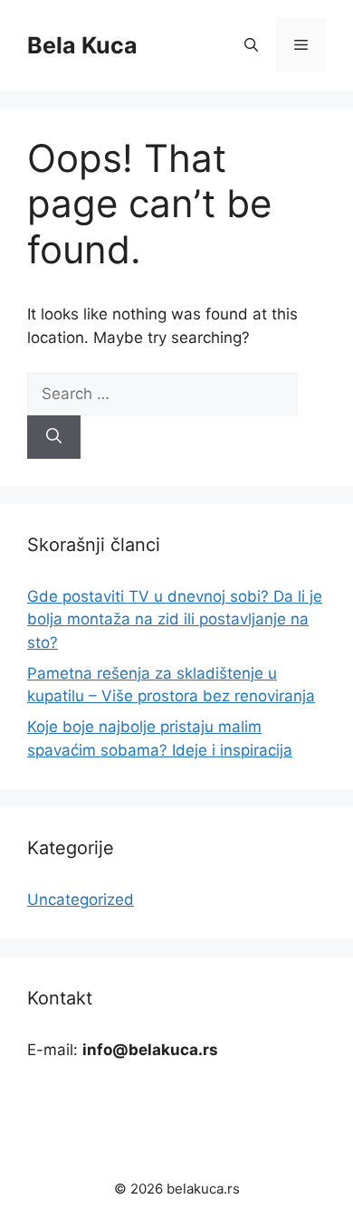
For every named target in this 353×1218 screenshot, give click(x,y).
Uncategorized (80, 899)
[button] (251, 45)
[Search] (54, 437)
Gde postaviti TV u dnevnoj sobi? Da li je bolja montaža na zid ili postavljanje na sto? (174, 619)
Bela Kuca (82, 45)
